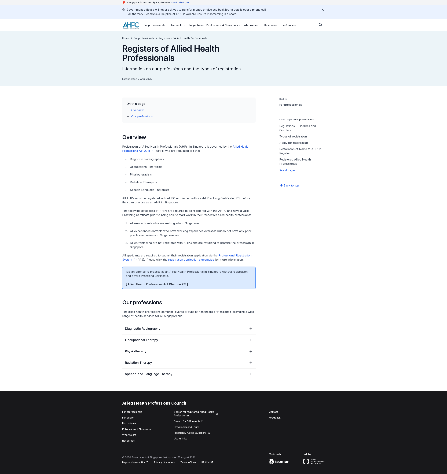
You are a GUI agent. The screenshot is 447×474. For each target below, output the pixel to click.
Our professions (142, 116)
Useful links (180, 438)
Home (125, 38)
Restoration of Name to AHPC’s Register (300, 151)
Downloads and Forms (186, 427)
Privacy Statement (164, 462)
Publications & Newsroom (136, 429)
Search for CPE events (187, 421)
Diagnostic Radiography (142, 328)
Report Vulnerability (133, 462)
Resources (128, 440)
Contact (273, 411)
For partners (196, 25)
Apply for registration (293, 142)
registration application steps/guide (191, 259)
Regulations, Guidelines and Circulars (297, 128)
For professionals (144, 38)
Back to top (291, 185)
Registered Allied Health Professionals (295, 161)
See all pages (287, 170)
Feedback (275, 417)
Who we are (129, 434)
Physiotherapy (135, 351)
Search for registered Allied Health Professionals (194, 413)
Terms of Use (188, 462)
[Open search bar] (320, 25)
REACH (205, 462)
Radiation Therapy (138, 362)
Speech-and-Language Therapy (148, 374)
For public (128, 417)
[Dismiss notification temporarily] (322, 10)
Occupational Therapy (141, 340)
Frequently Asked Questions (190, 432)
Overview (137, 110)
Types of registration (293, 136)
